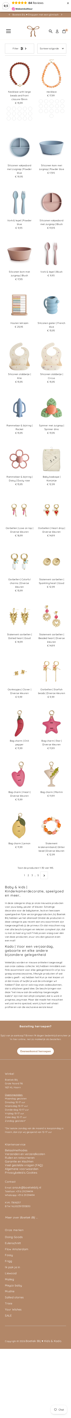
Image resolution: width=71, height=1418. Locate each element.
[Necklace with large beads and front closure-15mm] (19, 74)
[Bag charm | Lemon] (19, 825)
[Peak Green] (19, 109)
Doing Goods (14, 1237)
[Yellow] (25, 109)
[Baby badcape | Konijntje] (51, 459)
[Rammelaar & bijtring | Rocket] (19, 407)
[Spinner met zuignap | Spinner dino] (51, 407)
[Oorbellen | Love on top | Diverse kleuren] (19, 510)
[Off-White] (14, 114)
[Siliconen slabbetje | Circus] (51, 356)
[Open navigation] (8, 31)
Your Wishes (13, 1309)
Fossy (9, 1255)
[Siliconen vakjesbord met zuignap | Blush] (51, 202)
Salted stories (14, 1297)
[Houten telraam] (19, 305)
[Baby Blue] (30, 109)
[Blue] (25, 114)
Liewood (11, 1273)
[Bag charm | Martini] (51, 774)
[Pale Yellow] (14, 118)
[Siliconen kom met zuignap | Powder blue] (51, 147)
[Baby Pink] (46, 111)
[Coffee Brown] (41, 101)
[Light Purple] (14, 109)
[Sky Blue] (30, 118)
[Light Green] (57, 111)
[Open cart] (64, 31)
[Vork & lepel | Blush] (51, 253)
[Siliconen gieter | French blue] (51, 305)
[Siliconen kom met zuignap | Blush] (19, 253)
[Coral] (25, 118)
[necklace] (51, 74)
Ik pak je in (12, 1267)
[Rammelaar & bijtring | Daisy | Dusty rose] (19, 459)
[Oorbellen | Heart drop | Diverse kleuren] (51, 510)
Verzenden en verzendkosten (25, 1154)
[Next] (61, 14)
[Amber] (41, 106)
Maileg (9, 1279)
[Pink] (41, 111)
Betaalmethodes (16, 1150)
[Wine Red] (9, 109)
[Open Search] (50, 31)
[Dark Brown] (19, 114)
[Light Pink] (46, 101)
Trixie (8, 1303)
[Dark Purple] (9, 118)
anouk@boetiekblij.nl (26, 1187)
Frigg (8, 1261)
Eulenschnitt (13, 1243)
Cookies (31, 1172)
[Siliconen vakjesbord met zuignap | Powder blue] (19, 147)
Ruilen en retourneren (20, 1158)
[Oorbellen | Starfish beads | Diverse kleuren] (51, 671)
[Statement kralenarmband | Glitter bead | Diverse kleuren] (51, 825)
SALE (8, 1315)
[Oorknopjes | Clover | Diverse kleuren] (19, 671)
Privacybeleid (14, 1172)
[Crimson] (51, 101)
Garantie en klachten (19, 1161)
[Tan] (57, 106)
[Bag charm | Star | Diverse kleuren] (51, 723)
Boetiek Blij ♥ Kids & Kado (43, 1341)
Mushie (9, 1291)
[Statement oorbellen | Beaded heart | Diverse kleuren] (51, 616)
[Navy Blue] (57, 101)
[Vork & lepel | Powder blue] (19, 202)
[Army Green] (51, 116)
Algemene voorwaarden (21, 1169)
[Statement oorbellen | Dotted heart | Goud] (19, 616)
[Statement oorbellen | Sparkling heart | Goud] (51, 561)
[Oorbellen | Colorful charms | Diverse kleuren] (19, 561)
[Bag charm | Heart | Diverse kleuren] (19, 774)
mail (12, 940)
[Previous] (9, 14)
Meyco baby (13, 1285)
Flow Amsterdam (16, 1249)
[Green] (30, 114)
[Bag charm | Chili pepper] (19, 723)
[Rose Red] (19, 118)
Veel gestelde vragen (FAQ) (24, 1165)
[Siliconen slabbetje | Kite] (19, 356)
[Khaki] (9, 114)
